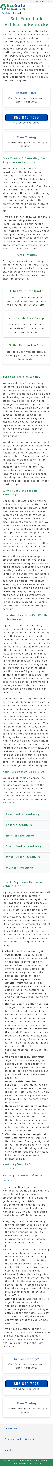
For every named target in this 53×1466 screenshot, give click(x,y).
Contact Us (11, 1428)
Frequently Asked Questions (21, 1439)
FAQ (48, 1)
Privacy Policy (34, 1463)
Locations (40, 1)
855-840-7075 (26, 117)
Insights (9, 1450)
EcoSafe (6, 13)
